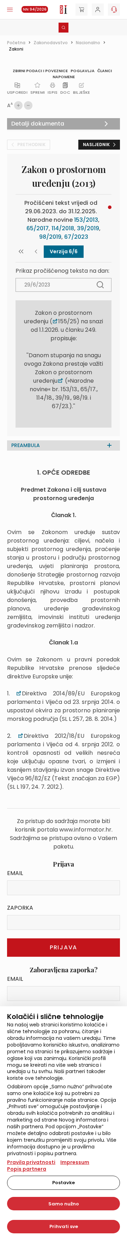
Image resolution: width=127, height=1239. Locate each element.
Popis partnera (26, 1169)
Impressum (74, 1162)
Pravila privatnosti (31, 1162)
